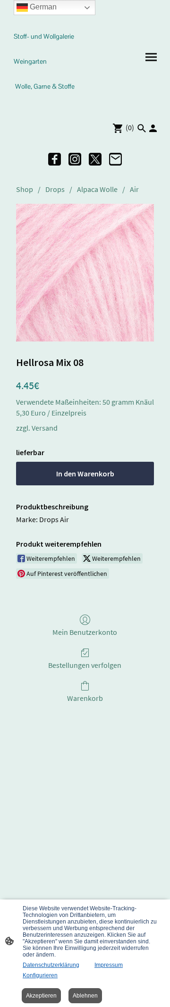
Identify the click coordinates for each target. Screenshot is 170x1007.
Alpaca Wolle (97, 189)
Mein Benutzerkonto (84, 632)
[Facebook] (54, 159)
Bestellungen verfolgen (84, 665)
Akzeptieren (41, 995)
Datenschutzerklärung (51, 965)
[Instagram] (74, 159)
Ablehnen (85, 995)
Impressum (108, 965)
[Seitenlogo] (46, 103)
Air (134, 189)
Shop (24, 189)
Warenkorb (85, 698)
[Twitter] (95, 159)
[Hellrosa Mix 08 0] (85, 272)
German (42, 7)
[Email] (115, 159)
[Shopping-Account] (153, 128)
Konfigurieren (40, 975)
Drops (55, 189)
